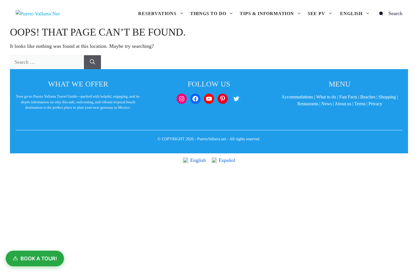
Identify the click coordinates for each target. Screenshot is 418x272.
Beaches (367, 96)
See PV (316, 13)
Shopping (387, 96)
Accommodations (297, 96)
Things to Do (208, 13)
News (326, 103)
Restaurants (307, 103)
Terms (359, 103)
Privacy (375, 103)
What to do (326, 96)
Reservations (157, 13)
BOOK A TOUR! (38, 258)
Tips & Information (267, 13)
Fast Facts (348, 96)
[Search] (92, 62)
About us (343, 103)
